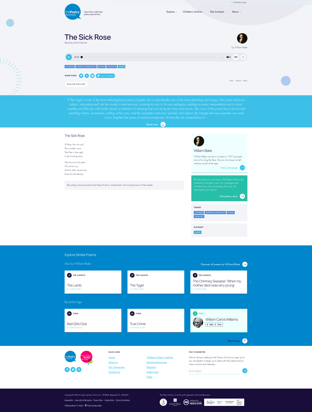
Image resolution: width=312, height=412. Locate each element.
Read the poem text (76, 84)
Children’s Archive (192, 11)
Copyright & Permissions (83, 400)
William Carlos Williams (222, 319)
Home (111, 357)
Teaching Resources (156, 362)
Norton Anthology (86, 66)
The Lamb (74, 285)
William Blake (240, 47)
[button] (228, 57)
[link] (69, 57)
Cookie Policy (109, 400)
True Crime (138, 324)
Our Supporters (116, 367)
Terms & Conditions (123, 400)
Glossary (151, 367)
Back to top (234, 340)
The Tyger (137, 285)
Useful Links (152, 372)
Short (121, 66)
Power (101, 66)
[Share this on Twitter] (81, 76)
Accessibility (69, 400)
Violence (111, 66)
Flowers (70, 66)
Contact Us (114, 372)
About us (113, 362)
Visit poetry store (228, 196)
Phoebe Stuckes (76, 327)
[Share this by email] (92, 76)
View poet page (228, 167)
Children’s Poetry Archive (159, 357)
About (235, 11)
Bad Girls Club (77, 324)
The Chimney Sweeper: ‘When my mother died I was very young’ (217, 283)
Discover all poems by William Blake (220, 264)
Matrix (81, 405)
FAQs (149, 376)
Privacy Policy (98, 400)
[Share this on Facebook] (87, 76)
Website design (70, 405)
